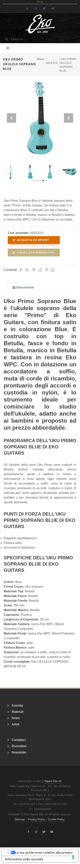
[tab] (22, 287)
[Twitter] (44, 8)
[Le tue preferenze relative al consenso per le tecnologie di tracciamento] (73, 857)
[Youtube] (53, 8)
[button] (34, 180)
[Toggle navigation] (8, 48)
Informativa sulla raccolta (24, 859)
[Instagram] (35, 8)
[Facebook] (27, 8)
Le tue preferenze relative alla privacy (44, 852)
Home (40, 59)
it (38, 2)
